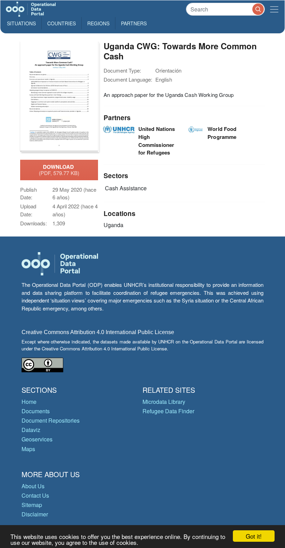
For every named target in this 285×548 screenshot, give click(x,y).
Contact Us (35, 495)
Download (59, 170)
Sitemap (32, 505)
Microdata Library (163, 402)
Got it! (254, 536)
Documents (36, 411)
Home (29, 402)
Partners (134, 23)
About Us (33, 486)
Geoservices (37, 439)
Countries (61, 23)
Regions (98, 23)
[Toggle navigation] (274, 9)
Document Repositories (51, 420)
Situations (21, 23)
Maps (28, 449)
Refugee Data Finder (168, 411)
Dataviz (31, 430)
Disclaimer (35, 514)
